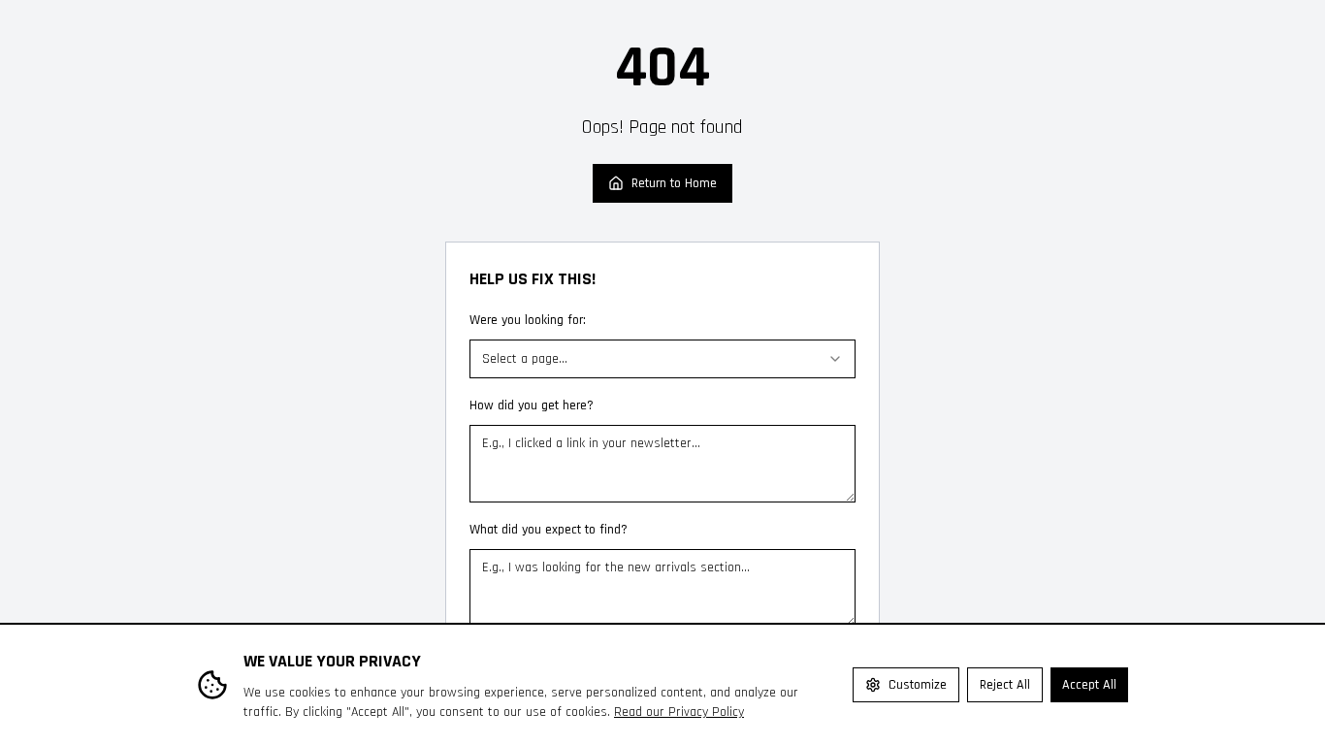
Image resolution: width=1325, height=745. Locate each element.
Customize (918, 685)
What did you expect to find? (548, 529)
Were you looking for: (527, 320)
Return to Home (674, 183)
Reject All (1005, 685)
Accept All (1089, 685)
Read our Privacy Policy (679, 712)
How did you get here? (531, 405)
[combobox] (662, 359)
